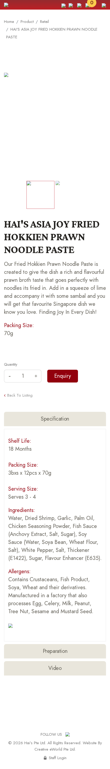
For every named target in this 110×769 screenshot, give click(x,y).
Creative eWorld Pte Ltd (54, 749)
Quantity (10, 364)
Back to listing (20, 395)
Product (27, 22)
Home (9, 22)
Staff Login (55, 758)
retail (44, 22)
